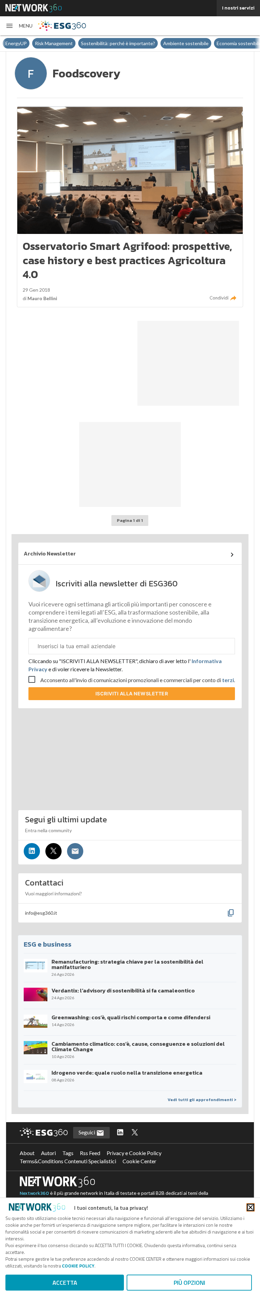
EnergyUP (16, 43)
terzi (228, 680)
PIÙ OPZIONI (189, 1282)
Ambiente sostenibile (186, 43)
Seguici (87, 1132)
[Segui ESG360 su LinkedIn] (120, 1133)
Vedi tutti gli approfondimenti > (202, 1100)
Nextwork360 (34, 1193)
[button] (19, 25)
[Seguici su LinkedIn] (32, 851)
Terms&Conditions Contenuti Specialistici (68, 1161)
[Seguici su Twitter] (53, 851)
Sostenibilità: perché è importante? (118, 43)
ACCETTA (64, 1282)
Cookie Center (139, 1161)
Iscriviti (131, 693)
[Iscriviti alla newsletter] (75, 851)
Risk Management (54, 43)
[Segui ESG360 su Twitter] (135, 1133)
